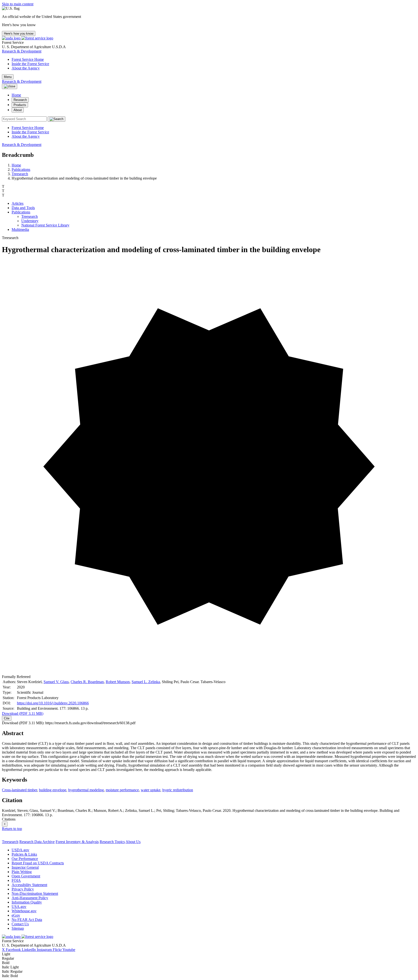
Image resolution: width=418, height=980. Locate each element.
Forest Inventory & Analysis (77, 842)
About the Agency (26, 68)
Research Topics (112, 842)
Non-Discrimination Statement (35, 893)
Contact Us (20, 924)
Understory (29, 221)
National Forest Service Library (45, 225)
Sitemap (18, 928)
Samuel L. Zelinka (146, 682)
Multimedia (20, 229)
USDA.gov (20, 850)
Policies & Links (24, 854)
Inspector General (25, 867)
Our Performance (25, 859)
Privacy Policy (23, 889)
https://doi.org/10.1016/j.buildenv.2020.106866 (53, 703)
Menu (8, 77)
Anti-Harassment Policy (30, 898)
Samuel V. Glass (56, 682)
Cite (6, 718)
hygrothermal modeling (86, 790)
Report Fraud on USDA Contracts (38, 863)
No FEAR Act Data (27, 920)
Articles (17, 203)
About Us (133, 842)
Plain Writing (22, 872)
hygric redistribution (177, 790)
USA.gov (19, 907)
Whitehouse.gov (24, 911)
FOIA (16, 880)
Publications (21, 169)
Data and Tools (23, 208)
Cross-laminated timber (19, 790)
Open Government (26, 876)
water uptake (150, 790)
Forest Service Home (28, 59)
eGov (16, 915)
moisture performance (122, 790)
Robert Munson (118, 682)
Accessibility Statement (29, 885)
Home (16, 95)
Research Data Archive (37, 842)
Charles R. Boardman (87, 682)
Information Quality (27, 902)
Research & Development (21, 51)
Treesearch (20, 174)
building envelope (52, 790)
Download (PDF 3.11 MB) (22, 713)
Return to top (12, 829)
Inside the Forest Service (30, 64)
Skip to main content (17, 4)
